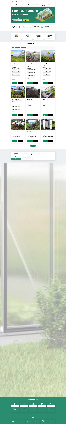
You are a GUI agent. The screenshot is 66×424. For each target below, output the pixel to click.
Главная (13, 4)
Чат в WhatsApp (27, 158)
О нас (24, 4)
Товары (16, 4)
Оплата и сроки (20, 4)
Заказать (26, 20)
